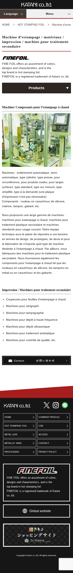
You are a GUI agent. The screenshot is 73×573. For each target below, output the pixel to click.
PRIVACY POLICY (48, 452)
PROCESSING (11, 452)
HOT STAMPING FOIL (31, 24)
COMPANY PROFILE (49, 417)
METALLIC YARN (12, 443)
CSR (41, 426)
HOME (6, 24)
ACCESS (43, 434)
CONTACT (44, 443)
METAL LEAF (11, 434)
